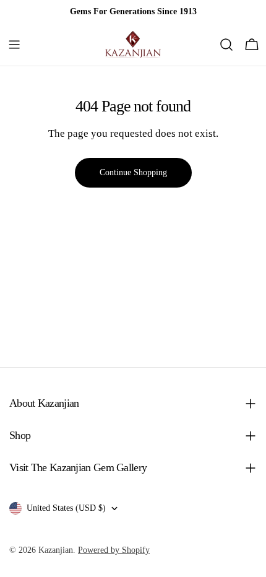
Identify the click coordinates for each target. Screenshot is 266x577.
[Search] (226, 44)
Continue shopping (133, 172)
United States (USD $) (66, 508)
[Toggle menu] (14, 44)
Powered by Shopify (114, 550)
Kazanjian (55, 550)
